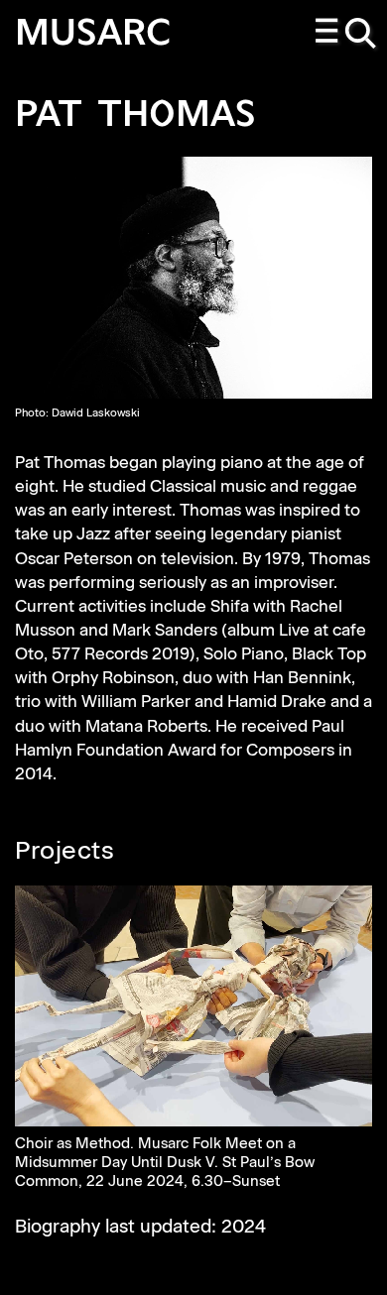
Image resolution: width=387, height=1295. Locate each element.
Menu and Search (347, 34)
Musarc (93, 35)
